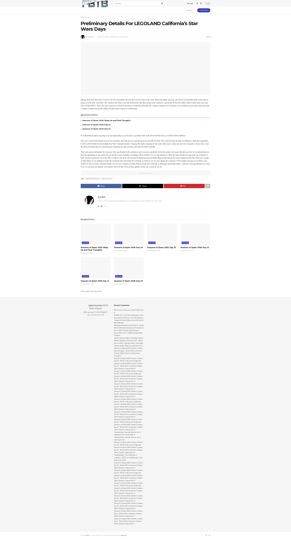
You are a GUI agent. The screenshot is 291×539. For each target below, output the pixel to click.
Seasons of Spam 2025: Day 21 (95, 281)
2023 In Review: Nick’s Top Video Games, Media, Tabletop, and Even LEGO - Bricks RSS (128, 340)
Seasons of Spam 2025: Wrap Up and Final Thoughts (106, 120)
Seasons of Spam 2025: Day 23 (96, 129)
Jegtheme (124, 535)
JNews (87, 535)
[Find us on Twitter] (201, 3)
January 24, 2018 (103, 37)
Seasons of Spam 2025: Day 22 (195, 247)
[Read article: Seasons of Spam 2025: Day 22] (195, 234)
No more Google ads (134, 361)
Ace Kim (90, 37)
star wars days (107, 178)
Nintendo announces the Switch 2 (131, 328)
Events (88, 17)
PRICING (190, 10)
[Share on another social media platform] (207, 186)
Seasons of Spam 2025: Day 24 (96, 125)
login (87, 291)
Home (83, 17)
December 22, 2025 (187, 250)
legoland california (92, 178)
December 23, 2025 (154, 250)
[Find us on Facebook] (197, 3)
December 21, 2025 (87, 284)
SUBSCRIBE (204, 10)
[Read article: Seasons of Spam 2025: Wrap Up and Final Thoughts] (96, 234)
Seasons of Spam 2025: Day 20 (128, 281)
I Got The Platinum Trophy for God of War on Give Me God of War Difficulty (129, 320)
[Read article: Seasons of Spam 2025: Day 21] (96, 268)
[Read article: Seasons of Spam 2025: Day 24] (129, 234)
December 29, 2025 (87, 253)
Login (191, 3)
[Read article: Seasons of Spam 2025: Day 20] (129, 268)
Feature (85, 243)
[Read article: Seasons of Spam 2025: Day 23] (162, 234)
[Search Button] (162, 3)
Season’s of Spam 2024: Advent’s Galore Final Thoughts (128, 353)
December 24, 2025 (121, 250)
